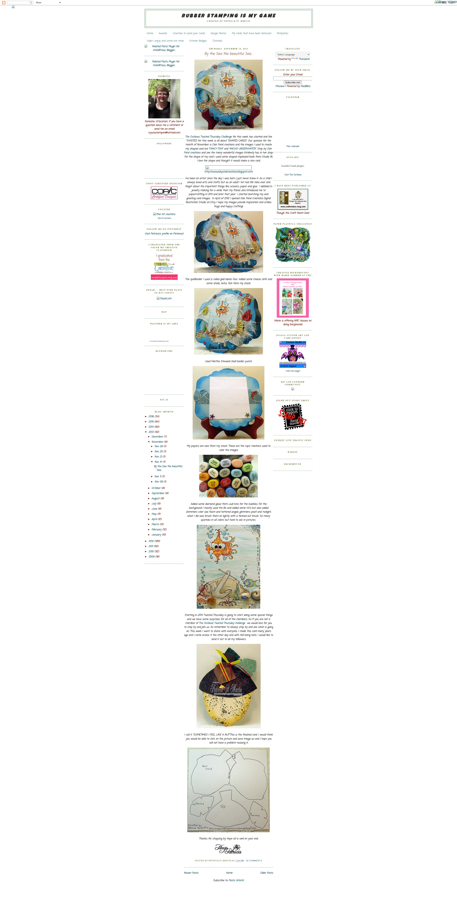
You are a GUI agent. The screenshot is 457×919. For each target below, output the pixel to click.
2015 (151, 422)
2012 (151, 541)
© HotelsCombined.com (159, 341)
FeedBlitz (305, 86)
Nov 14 (159, 462)
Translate (304, 59)
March (156, 524)
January (157, 535)
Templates (282, 33)
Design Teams (218, 33)
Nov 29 (159, 446)
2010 (151, 552)
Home (150, 33)
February (157, 530)
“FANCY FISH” (216, 149)
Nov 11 (158, 477)
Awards (163, 33)
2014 (151, 427)
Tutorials (217, 41)
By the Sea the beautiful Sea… (228, 54)
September (158, 493)
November (158, 442)
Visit (292, 174)
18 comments (254, 861)
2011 (151, 546)
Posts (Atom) (236, 880)
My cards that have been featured (251, 33)
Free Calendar (292, 146)
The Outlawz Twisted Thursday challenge (222, 623)
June (155, 509)
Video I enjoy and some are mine (165, 41)
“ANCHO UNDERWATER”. (242, 149)
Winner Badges (198, 41)
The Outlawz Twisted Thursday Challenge (208, 137)
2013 (151, 432)
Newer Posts (191, 873)
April (155, 519)
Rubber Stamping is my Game (229, 16)
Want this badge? (293, 371)
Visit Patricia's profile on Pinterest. (164, 234)
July (154, 504)
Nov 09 (159, 482)
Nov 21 (159, 457)
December (158, 437)
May (154, 514)
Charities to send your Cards (189, 33)
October (156, 488)
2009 (152, 557)
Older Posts (266, 873)
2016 (152, 417)
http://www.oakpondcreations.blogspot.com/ (228, 172)
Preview (279, 86)
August (156, 498)
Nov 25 (159, 452)
